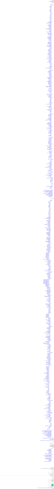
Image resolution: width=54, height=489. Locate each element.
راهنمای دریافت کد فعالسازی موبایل (48, 194)
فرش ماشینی (47, 314)
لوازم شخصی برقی (50, 126)
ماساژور (50, 120)
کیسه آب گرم (49, 125)
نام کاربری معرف (52, 486)
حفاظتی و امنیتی (49, 393)
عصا (49, 334)
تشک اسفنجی (49, 135)
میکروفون (49, 226)
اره (48, 388)
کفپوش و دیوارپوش (49, 109)
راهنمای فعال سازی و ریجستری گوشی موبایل (47, 191)
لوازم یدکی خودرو (50, 137)
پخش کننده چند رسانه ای (47, 296)
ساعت (51, 180)
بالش (49, 348)
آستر (50, 161)
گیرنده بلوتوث (49, 96)
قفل (50, 153)
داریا (50, 12)
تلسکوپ (50, 48)
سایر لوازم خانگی (49, 312)
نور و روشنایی (49, 107)
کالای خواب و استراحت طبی (47, 332)
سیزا (51, 443)
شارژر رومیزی (49, 54)
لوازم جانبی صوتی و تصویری (48, 303)
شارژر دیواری (48, 248)
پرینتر (50, 64)
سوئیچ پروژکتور (48, 263)
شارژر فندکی (49, 52)
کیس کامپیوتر (48, 234)
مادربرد (49, 231)
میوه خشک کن (49, 82)
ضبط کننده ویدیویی (49, 25)
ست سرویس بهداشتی (49, 106)
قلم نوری (50, 23)
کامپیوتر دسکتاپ (48, 237)
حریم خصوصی (49, 449)
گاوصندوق (50, 152)
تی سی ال (49, 206)
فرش (50, 103)
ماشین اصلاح (47, 341)
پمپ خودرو (50, 140)
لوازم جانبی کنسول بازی (48, 163)
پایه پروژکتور (50, 61)
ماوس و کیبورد (48, 230)
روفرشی (49, 318)
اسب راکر (50, 166)
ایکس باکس (50, 162)
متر (48, 385)
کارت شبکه (50, 66)
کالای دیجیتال (51, 4)
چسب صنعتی (47, 387)
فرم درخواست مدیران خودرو (48, 456)
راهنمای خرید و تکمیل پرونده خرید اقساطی (48, 190)
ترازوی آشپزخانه (48, 288)
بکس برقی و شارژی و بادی (46, 380)
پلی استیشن (49, 404)
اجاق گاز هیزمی (49, 156)
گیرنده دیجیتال (49, 88)
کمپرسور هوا (47, 367)
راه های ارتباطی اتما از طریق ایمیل (47, 432)
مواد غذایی (51, 186)
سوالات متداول (48, 436)
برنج (50, 188)
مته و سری (47, 384)
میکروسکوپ (48, 244)
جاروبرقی (50, 72)
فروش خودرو (49, 460)
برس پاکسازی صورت (48, 344)
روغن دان (48, 391)
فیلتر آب (50, 116)
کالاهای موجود (52, 445)
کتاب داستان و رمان (48, 414)
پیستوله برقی (47, 376)
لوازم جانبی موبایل (50, 51)
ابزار (50, 365)
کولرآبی (50, 99)
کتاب (51, 172)
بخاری (50, 98)
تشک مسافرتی (49, 132)
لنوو (50, 19)
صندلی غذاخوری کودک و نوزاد (48, 167)
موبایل (50, 200)
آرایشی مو (50, 128)
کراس (49, 401)
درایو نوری (50, 39)
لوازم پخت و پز (49, 84)
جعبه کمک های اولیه (48, 337)
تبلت (50, 213)
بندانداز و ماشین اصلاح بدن (46, 343)
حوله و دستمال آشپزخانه (47, 317)
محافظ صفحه (47, 254)
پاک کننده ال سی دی (49, 95)
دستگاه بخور (48, 339)
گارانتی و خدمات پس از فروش (48, 457)
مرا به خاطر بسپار (51, 474)
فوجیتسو (49, 212)
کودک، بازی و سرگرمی (50, 400)
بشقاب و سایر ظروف (49, 77)
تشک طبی (50, 131)
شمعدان (49, 324)
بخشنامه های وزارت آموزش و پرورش (47, 455)
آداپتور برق (49, 306)
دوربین (50, 243)
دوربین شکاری (49, 49)
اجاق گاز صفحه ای (49, 90)
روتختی (49, 350)
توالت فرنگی (50, 119)
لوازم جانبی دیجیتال (50, 21)
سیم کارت (50, 55)
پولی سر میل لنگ (49, 142)
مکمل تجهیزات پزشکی (49, 123)
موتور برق (48, 371)
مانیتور (49, 219)
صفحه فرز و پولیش (47, 386)
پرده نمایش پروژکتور (48, 264)
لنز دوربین (49, 261)
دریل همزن (47, 381)
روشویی (50, 104)
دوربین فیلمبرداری (49, 50)
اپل (49, 201)
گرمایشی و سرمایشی (50, 97)
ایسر (50, 16)
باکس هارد (50, 26)
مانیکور (50, 129)
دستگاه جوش (47, 368)
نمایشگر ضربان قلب (48, 331)
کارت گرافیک (48, 235)
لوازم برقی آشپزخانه (49, 291)
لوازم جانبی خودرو (50, 143)
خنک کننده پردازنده (49, 36)
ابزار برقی (50, 150)
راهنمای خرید (50, 459)
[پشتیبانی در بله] (52, 485)
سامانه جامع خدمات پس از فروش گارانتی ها (47, 193)
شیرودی (48, 429)
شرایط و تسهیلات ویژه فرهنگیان (48, 453)
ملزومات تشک (49, 133)
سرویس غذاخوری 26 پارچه (46, 283)
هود (49, 302)
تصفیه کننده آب (49, 115)
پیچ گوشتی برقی (47, 373)
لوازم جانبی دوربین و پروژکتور (49, 58)
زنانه (50, 418)
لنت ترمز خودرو (49, 138)
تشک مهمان (49, 347)
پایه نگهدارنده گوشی (49, 53)
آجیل (50, 187)
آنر (49, 203)
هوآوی (49, 202)
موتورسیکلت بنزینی (49, 149)
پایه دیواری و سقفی (49, 94)
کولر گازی (49, 309)
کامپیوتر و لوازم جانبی (49, 229)
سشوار (49, 340)
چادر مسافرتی (48, 399)
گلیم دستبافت (47, 315)
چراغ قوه (50, 27)
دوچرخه (51, 159)
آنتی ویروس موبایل (49, 56)
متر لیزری (48, 370)
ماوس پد (49, 240)
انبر (48, 383)
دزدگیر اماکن (48, 222)
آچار (48, 382)
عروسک (50, 170)
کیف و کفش (50, 175)
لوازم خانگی (51, 69)
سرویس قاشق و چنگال (48, 81)
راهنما (51, 189)
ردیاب (49, 396)
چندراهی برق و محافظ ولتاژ (47, 224)
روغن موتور (50, 144)
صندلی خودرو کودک (48, 407)
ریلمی (49, 205)
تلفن (49, 267)
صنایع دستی (51, 174)
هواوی (49, 215)
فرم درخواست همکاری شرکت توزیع (47, 461)
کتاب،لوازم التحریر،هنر (50, 412)
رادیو (50, 87)
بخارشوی (50, 74)
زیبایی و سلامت (50, 113)
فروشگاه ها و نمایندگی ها (48, 458)
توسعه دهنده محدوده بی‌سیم (47, 270)
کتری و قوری (49, 80)
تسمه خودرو (50, 139)
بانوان (50, 181)
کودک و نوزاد (51, 164)
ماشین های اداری (49, 266)
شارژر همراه (48, 247)
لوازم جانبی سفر (50, 155)
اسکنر (50, 65)
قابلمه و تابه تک (49, 78)
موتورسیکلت (51, 148)
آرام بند (50, 154)
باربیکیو (50, 91)
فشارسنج (50, 124)
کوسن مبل (50, 110)
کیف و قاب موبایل (48, 250)
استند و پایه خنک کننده (48, 241)
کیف (50, 424)
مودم (50, 32)
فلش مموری (48, 221)
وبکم (50, 35)
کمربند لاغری (50, 117)
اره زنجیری (47, 375)
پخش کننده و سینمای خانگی (48, 86)
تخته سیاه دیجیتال (49, 28)
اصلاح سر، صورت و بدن (48, 127)
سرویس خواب (48, 351)
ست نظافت (49, 320)
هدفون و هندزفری (48, 228)
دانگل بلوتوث (50, 46)
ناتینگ (50, 11)
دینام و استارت (49, 141)
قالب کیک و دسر (47, 285)
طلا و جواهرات (50, 179)
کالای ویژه (51, 185)
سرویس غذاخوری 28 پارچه (46, 282)
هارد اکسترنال (49, 22)
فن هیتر (50, 102)
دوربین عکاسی (48, 245)
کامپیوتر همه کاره (49, 42)
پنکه (50, 100)
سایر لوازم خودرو (48, 362)
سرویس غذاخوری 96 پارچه (46, 280)
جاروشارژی (49, 275)
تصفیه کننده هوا (48, 328)
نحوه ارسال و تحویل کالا (48, 454)
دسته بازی (49, 242)
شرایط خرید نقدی (50, 192)
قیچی (48, 389)
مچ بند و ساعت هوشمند (47, 218)
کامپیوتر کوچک (48, 238)
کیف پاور (50, 60)
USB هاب (50, 44)
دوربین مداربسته (49, 24)
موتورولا (50, 10)
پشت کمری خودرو (49, 146)
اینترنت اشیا (50, 68)
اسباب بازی (50, 410)
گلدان (50, 111)
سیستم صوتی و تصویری (48, 145)
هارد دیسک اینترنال (49, 37)
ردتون (49, 208)
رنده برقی (48, 372)
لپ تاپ (51, 13)
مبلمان (50, 112)
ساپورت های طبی (49, 122)
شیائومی (50, 9)
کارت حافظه (48, 260)
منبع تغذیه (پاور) (48, 232)
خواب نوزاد (50, 165)
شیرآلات (49, 321)
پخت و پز (50, 299)
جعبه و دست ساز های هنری (47, 415)
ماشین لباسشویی (49, 71)
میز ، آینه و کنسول (48, 323)
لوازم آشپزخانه (49, 278)
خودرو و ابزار (51, 352)
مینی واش (50, 168)
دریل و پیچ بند (47, 366)
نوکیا (50, 8)
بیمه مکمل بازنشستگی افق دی (48, 425)
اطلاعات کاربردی (50, 195)
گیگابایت (50, 17)
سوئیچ (50, 67)
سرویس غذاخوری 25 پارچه (46, 279)
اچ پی (50, 14)
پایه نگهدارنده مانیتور (49, 43)
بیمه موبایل (49, 251)
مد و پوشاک (51, 177)
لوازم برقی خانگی (50, 70)
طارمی (48, 428)
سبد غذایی (49, 427)
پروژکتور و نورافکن (47, 378)
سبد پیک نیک (47, 286)
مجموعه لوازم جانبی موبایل (46, 259)
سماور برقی (47, 293)
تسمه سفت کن (48, 355)
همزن (50, 79)
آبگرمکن (50, 101)
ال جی (50, 7)
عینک (50, 423)
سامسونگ (50, 6)
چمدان (50, 157)
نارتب (50, 20)
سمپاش (48, 392)
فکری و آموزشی (49, 169)
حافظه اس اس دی (49, 38)
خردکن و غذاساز (49, 83)
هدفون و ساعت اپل (49, 33)
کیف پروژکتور (49, 59)
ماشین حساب (48, 225)
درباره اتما (50, 452)
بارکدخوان (50, 29)
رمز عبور (53, 481)
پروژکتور (50, 62)
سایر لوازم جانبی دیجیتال (47, 227)
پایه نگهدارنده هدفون (49, 45)
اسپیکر (50, 30)
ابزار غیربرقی (49, 151)
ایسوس (49, 210)
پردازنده (50, 40)
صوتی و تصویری (50, 85)
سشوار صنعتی (47, 369)
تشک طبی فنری (49, 130)
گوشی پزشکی (49, 114)
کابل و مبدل (50, 57)
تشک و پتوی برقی (48, 336)
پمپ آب (48, 379)
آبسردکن (50, 75)
